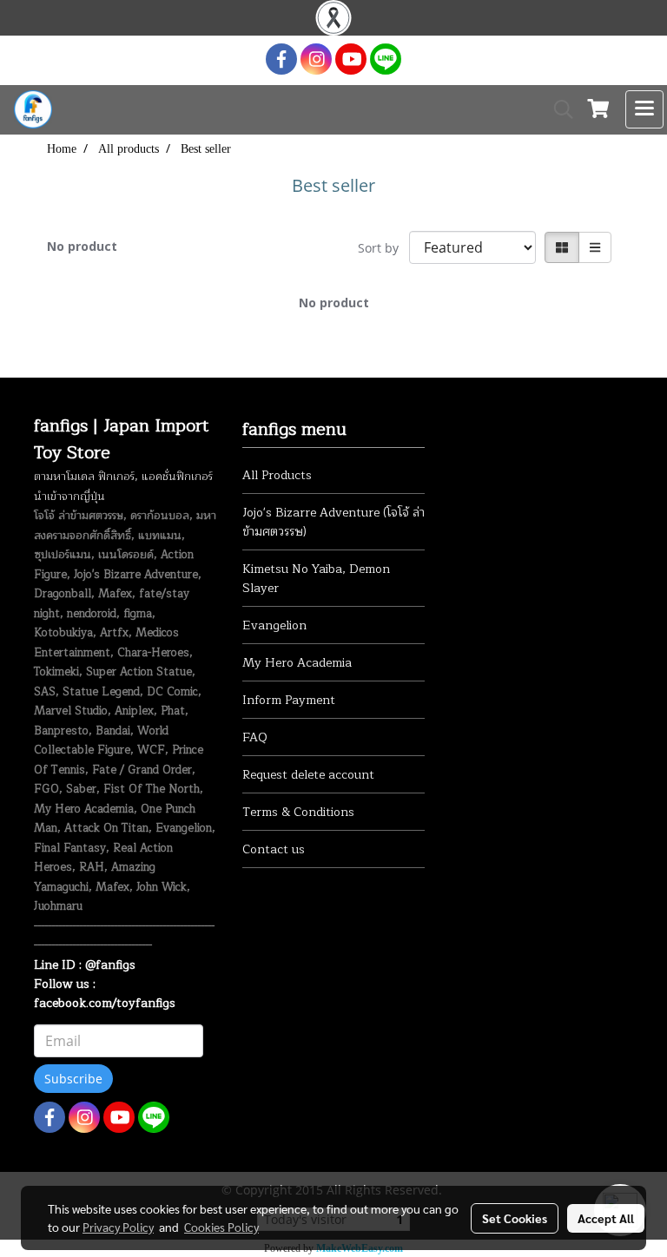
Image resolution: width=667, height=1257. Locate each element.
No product (82, 246)
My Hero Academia (297, 663)
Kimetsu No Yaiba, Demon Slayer (316, 578)
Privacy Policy (118, 1226)
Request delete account (308, 775)
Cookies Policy (221, 1226)
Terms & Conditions (298, 812)
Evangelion (274, 625)
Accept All (606, 1218)
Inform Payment (288, 700)
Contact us (273, 849)
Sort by (383, 248)
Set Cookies (514, 1218)
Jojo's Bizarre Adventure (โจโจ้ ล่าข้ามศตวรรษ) (333, 522)
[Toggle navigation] (644, 109)
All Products (277, 475)
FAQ (254, 737)
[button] (557, 109)
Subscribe (73, 1078)
